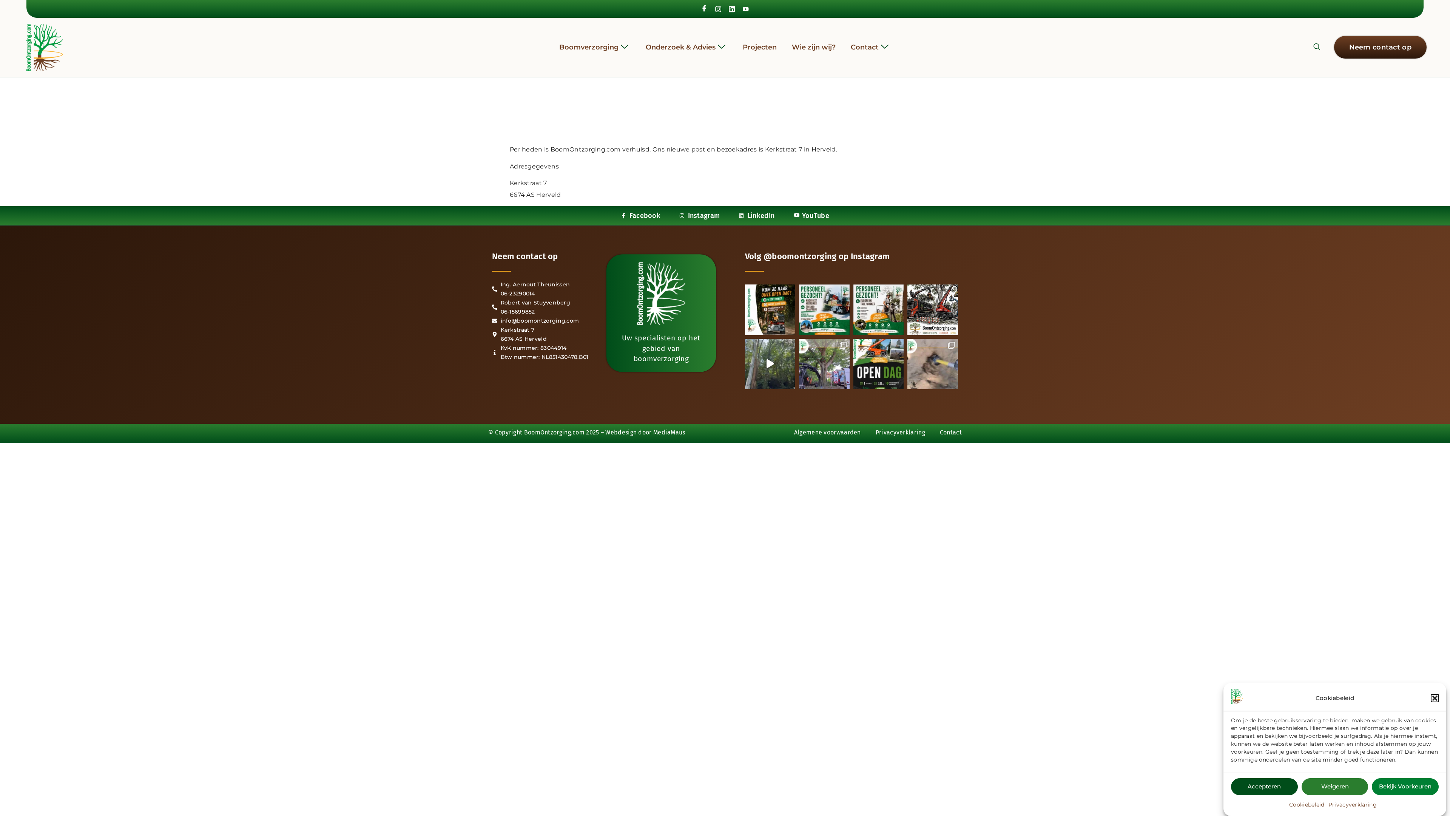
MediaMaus (669, 432)
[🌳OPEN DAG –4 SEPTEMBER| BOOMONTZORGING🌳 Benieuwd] (932, 309)
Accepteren (1264, 786)
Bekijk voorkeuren (1405, 786)
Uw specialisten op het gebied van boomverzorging (661, 348)
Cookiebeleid (1307, 804)
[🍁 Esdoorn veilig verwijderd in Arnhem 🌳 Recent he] (770, 364)
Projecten (760, 47)
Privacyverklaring (1352, 804)
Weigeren (1335, 786)
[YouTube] (746, 8)
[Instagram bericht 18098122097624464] (770, 309)
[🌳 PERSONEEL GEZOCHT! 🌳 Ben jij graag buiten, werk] (824, 309)
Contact (865, 47)
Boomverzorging (589, 47)
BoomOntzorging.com (554, 432)
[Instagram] (718, 8)
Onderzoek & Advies (681, 47)
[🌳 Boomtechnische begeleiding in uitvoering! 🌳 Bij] (932, 364)
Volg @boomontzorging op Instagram (817, 256)
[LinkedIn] (732, 8)
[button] (1435, 698)
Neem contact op (525, 256)
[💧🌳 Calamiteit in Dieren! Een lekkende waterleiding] (824, 364)
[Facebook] (704, 9)
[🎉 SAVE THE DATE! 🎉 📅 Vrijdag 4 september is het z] (878, 364)
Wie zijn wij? (814, 47)
